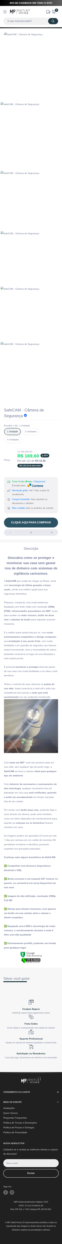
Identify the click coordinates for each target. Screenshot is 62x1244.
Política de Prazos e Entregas (18, 1127)
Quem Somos (10, 1113)
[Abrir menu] (5, 12)
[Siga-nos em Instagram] (12, 1192)
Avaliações (9, 1108)
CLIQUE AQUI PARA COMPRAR (31, 522)
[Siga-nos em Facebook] (5, 1192)
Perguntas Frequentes (15, 1117)
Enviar (31, 1173)
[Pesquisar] (53, 21)
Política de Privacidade (15, 1132)
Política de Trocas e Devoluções (20, 1122)
